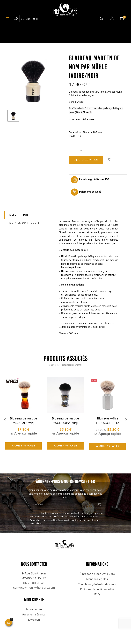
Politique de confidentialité (97, 589)
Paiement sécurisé (34, 614)
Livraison (34, 620)
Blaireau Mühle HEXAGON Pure (107, 421)
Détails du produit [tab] (24, 223)
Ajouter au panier (86, 160)
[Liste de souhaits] (109, 160)
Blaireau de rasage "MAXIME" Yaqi (23, 421)
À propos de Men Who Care (97, 574)
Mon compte (34, 609)
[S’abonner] (96, 504)
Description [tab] (18, 215)
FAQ (97, 594)
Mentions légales (97, 579)
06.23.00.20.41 (29, 19)
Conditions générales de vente (97, 584)
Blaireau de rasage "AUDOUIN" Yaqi (65, 421)
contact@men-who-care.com (34, 587)
